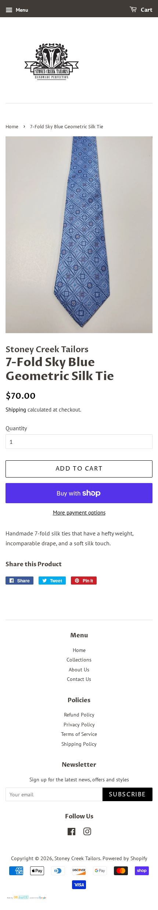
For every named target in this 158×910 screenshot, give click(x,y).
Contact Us (79, 679)
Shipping (16, 409)
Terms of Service (79, 734)
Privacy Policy (79, 724)
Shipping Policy (79, 744)
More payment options (79, 512)
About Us (79, 669)
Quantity (16, 428)
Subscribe (127, 795)
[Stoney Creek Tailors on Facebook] (71, 833)
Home (12, 127)
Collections (79, 659)
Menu (21, 10)
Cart (146, 10)
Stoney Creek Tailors (77, 858)
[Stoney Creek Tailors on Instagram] (87, 833)
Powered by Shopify (125, 858)
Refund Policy (79, 714)
